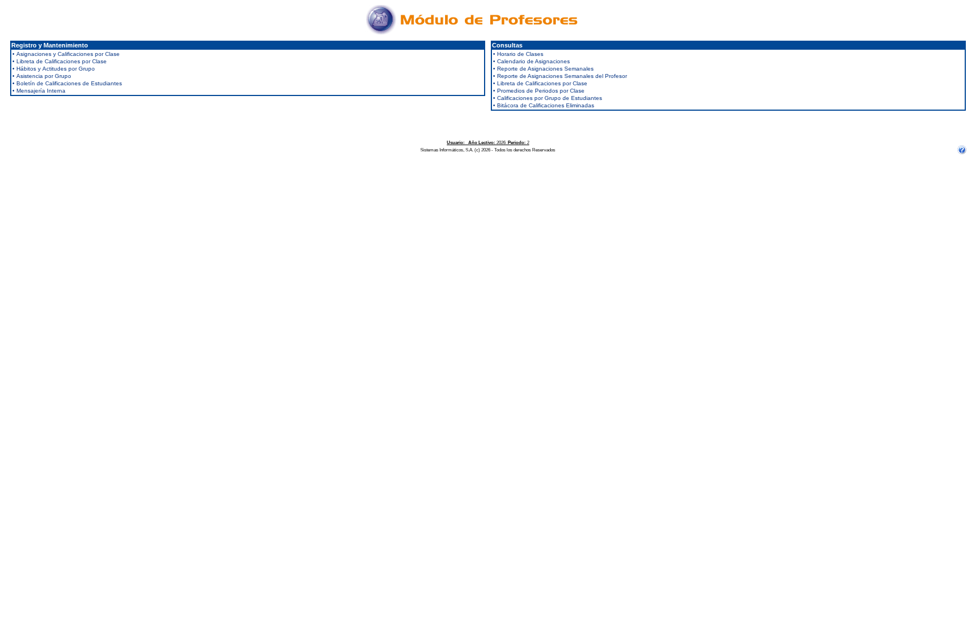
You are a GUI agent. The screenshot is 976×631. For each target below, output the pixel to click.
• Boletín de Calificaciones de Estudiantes (67, 83)
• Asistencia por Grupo (41, 76)
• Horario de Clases (518, 54)
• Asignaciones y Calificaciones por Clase (66, 54)
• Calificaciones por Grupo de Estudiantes (547, 98)
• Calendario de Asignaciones (531, 61)
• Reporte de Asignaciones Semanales (543, 69)
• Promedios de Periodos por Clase (539, 91)
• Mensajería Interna (39, 91)
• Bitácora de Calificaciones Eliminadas (543, 105)
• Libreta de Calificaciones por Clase (59, 61)
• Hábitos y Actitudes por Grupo (53, 69)
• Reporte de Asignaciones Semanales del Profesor (560, 76)
